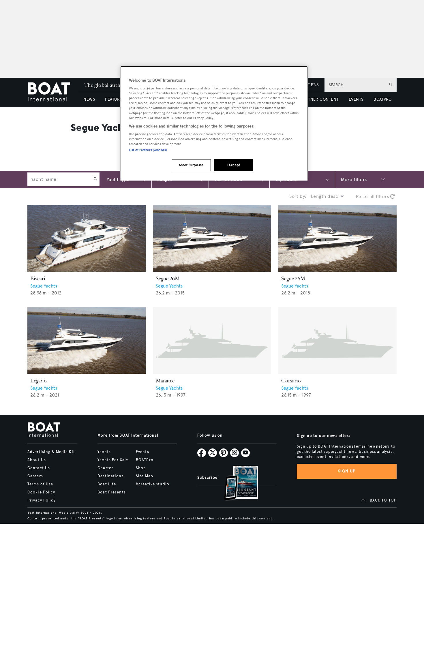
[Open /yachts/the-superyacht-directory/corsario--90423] (337, 340)
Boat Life (106, 484)
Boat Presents (111, 492)
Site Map (144, 476)
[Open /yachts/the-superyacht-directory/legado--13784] (86, 340)
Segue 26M (168, 278)
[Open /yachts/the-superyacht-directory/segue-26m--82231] (212, 238)
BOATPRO (382, 99)
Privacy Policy (41, 500)
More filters (354, 179)
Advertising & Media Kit (51, 452)
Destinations (110, 476)
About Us (36, 460)
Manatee (165, 380)
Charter (105, 468)
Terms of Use (40, 484)
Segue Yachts (43, 286)
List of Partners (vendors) (148, 150)
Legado (38, 380)
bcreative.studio (152, 484)
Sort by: (298, 196)
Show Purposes (191, 165)
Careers (35, 476)
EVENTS (356, 99)
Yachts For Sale (112, 460)
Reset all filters (373, 196)
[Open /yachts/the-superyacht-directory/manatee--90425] (212, 340)
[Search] (95, 179)
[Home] (52, 92)
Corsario (291, 380)
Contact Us (38, 468)
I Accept (233, 165)
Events (142, 452)
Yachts (104, 452)
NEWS (89, 99)
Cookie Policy (41, 492)
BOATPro (144, 460)
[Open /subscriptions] (236, 484)
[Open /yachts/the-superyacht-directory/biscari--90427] (86, 238)
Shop (141, 468)
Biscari (37, 278)
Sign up (346, 471)
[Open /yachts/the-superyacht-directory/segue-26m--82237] (337, 238)
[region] (214, 123)
